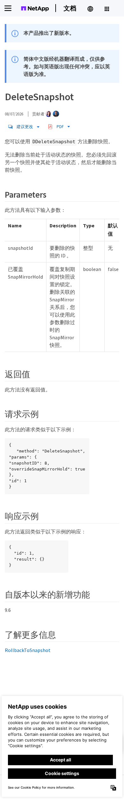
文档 (70, 8)
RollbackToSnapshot (28, 650)
